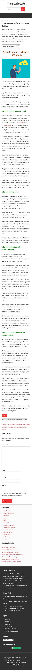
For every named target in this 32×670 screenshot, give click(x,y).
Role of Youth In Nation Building (10, 559)
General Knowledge (8, 525)
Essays (4, 415)
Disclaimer (7, 624)
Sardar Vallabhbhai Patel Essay (10, 550)
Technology (6, 537)
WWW (25, 419)
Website (4, 485)
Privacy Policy (8, 626)
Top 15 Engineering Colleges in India (14, 608)
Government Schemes (9, 527)
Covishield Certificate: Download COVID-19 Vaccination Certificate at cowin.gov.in (15, 581)
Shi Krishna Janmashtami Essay (10, 552)
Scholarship (20, 665)
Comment (5, 445)
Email (4, 478)
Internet (4, 419)
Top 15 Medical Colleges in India (13, 606)
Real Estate (6, 534)
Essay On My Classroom (8, 547)
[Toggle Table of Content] (16, 46)
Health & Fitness (8, 530)
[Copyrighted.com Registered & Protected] (16, 648)
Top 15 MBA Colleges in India (12, 610)
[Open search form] (29, 15)
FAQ (4, 520)
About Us (7, 619)
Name (4, 470)
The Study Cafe (16, 3)
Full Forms (6, 523)
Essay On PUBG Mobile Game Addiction (12, 554)
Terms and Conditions (11, 629)
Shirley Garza (5, 20)
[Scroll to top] (29, 667)
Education (6, 515)
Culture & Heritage (8, 513)
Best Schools (6, 511)
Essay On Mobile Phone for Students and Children (16, 424)
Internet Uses (19, 419)
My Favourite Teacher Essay (9, 557)
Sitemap (18, 660)
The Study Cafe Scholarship (12, 631)
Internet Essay (11, 419)
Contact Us (8, 621)
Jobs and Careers (8, 532)
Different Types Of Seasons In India (11, 561)
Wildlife (5, 539)
